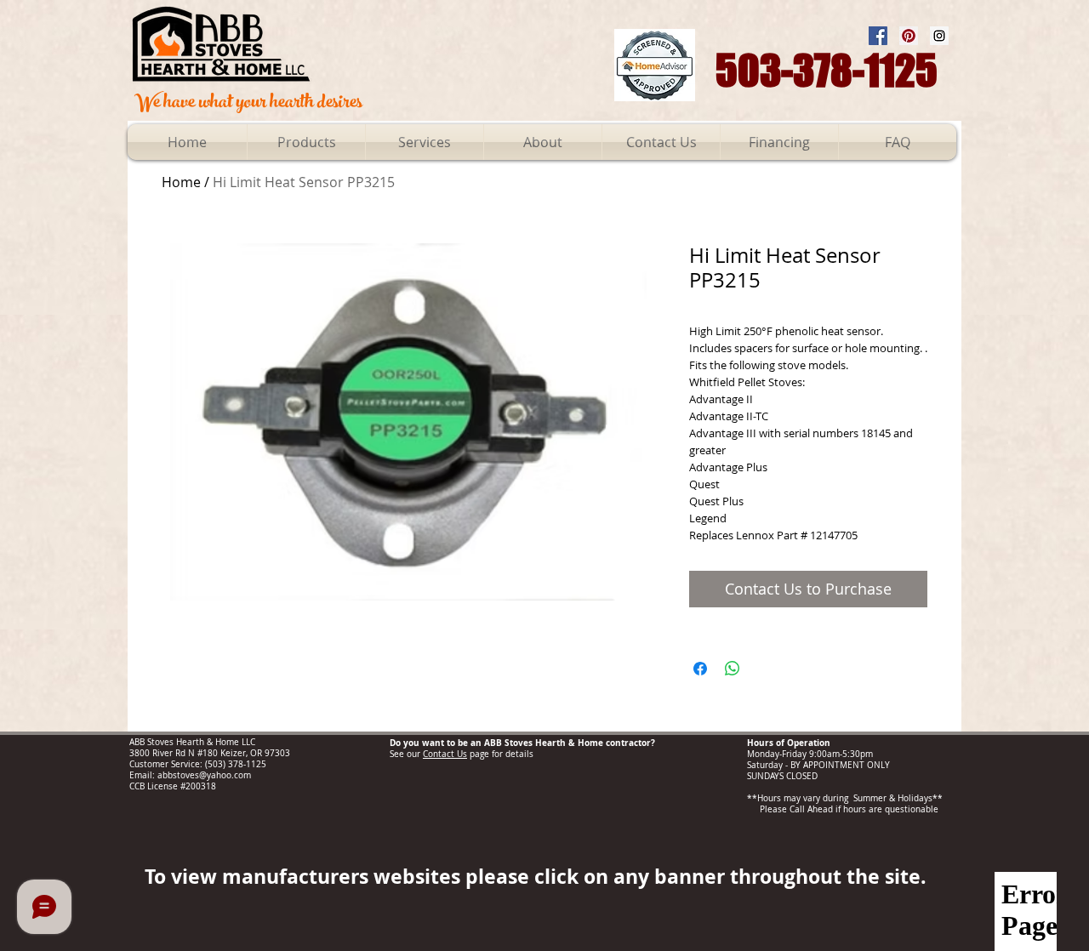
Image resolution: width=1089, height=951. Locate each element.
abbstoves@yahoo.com (204, 775)
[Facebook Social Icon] (878, 35)
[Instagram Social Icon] (939, 35)
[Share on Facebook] (700, 668)
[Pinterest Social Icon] (908, 35)
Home (181, 182)
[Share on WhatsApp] (732, 668)
